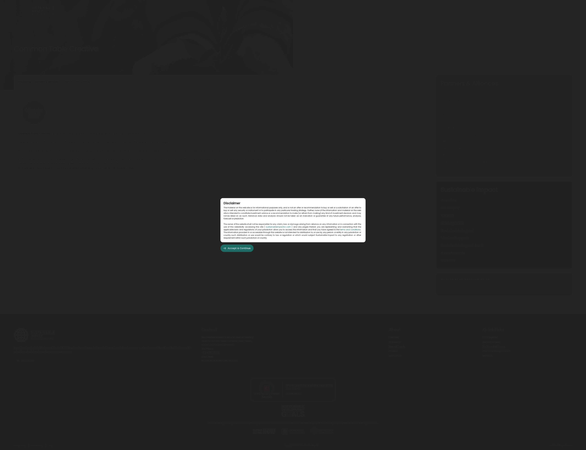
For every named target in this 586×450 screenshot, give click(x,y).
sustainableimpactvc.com (278, 227)
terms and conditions (350, 229)
